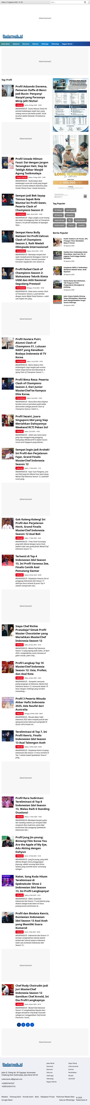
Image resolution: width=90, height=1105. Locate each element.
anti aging (70, 210)
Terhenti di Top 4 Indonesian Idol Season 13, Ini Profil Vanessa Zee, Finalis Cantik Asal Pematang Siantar (32, 563)
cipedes (81, 225)
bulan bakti (59, 225)
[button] (68, 44)
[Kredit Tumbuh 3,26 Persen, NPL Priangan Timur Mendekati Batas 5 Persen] (57, 242)
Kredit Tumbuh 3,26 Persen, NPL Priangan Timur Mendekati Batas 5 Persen (76, 241)
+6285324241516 (8, 1086)
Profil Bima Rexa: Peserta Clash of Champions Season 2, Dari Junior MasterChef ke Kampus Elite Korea (32, 387)
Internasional (73, 1066)
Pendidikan (21, 214)
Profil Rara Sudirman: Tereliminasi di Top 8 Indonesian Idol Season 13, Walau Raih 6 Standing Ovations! (32, 805)
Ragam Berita (67, 44)
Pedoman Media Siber (65, 1097)
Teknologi (55, 44)
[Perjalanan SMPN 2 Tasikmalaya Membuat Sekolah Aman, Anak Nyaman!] (57, 270)
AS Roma (58, 215)
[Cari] (85, 2)
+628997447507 (8, 1083)
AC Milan (58, 210)
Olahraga (44, 44)
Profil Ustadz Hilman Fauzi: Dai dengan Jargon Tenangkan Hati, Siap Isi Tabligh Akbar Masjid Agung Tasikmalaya (31, 166)
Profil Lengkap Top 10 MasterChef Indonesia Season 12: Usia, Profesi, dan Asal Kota (31, 668)
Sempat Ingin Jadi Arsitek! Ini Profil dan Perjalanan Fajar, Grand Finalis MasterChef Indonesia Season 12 (32, 457)
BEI (69, 220)
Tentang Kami (15, 1097)
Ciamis (71, 225)
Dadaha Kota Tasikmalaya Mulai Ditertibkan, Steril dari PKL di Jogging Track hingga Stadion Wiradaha (75, 255)
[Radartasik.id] (13, 37)
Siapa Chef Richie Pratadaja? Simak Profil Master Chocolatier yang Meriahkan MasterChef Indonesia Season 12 (31, 633)
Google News (7, 1100)
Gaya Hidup (72, 1063)
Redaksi (5, 1097)
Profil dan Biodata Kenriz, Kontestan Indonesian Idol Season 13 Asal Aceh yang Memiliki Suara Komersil (32, 920)
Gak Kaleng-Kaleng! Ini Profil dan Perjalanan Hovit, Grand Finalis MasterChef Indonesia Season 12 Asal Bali (30, 526)
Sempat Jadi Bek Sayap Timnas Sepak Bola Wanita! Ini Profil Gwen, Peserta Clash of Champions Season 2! (31, 203)
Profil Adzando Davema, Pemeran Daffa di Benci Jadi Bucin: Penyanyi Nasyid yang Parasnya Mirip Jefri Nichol (31, 94)
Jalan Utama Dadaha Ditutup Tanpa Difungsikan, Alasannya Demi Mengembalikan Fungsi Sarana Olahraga (75, 299)
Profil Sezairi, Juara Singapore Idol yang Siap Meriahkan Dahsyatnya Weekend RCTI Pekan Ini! (31, 421)
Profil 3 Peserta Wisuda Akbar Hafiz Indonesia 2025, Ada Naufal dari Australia (30, 704)
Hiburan (35, 44)
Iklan (37, 1097)
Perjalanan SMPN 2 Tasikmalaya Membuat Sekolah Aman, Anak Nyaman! (75, 269)
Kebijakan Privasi (48, 1097)
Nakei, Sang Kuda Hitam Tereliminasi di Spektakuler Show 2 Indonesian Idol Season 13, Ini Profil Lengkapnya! (32, 884)
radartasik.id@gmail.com (12, 1079)
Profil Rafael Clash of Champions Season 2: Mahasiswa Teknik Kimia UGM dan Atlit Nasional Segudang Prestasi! (31, 276)
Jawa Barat (6, 44)
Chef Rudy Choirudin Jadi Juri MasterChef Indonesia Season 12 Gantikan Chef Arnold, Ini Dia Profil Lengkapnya (32, 993)
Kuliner (71, 1069)
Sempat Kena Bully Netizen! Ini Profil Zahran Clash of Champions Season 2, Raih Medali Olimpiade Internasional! (32, 240)
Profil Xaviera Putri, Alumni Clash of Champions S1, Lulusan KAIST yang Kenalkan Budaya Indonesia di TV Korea (30, 348)
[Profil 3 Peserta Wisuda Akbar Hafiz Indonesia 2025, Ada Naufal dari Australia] (8, 703)
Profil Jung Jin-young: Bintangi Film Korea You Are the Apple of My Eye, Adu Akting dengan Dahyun (31, 844)
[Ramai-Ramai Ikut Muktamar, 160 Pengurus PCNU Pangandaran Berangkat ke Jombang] (57, 284)
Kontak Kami (28, 1097)
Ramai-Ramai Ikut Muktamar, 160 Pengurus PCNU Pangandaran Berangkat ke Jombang (74, 284)
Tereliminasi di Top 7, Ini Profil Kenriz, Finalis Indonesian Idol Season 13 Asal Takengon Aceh (31, 737)
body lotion (80, 220)
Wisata (70, 1076)
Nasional (16, 44)
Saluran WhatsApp (67, 1100)
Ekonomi (25, 44)
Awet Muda (59, 220)
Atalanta (69, 215)
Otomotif (71, 1079)
